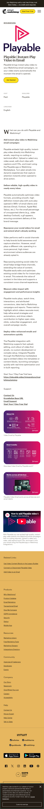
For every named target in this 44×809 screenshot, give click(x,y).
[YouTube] (31, 767)
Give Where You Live (11, 690)
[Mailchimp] (29, 745)
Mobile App (8, 625)
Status (6, 621)
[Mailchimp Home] (10, 11)
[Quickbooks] (15, 745)
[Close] (40, 786)
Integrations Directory (12, 649)
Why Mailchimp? (10, 594)
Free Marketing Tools (11, 642)
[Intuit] (22, 735)
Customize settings (22, 804)
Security (7, 618)
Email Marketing (9, 602)
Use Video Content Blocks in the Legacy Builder (21, 564)
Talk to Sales (8, 722)
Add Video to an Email (12, 572)
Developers (8, 666)
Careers (6, 694)
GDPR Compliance (10, 614)
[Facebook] (6, 767)
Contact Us (9, 395)
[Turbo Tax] (14, 740)
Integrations (10, 23)
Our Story (7, 682)
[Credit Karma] (28, 740)
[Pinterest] (38, 767)
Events (6, 670)
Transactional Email (11, 606)
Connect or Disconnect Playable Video (18, 568)
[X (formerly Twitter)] (12, 767)
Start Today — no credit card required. (22, 5)
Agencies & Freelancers (12, 662)
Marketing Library (10, 638)
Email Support (10, 401)
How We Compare (10, 610)
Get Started (11, 80)
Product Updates (10, 598)
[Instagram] (18, 767)
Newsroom (8, 686)
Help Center (8, 718)
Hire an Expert (9, 714)
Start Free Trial (27, 11)
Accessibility (8, 698)
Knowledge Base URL (13, 398)
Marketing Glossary (11, 646)
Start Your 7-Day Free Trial (16, 404)
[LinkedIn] (25, 767)
